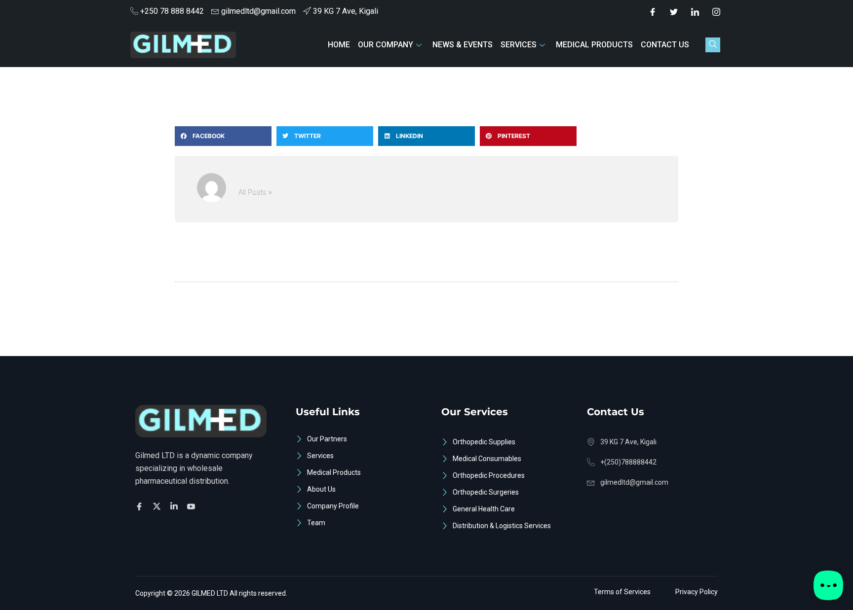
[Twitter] (673, 11)
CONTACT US (665, 44)
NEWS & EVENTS (462, 44)
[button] (712, 44)
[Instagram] (716, 11)
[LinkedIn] (695, 11)
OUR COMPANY (385, 44)
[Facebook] (652, 11)
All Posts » (255, 192)
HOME (339, 44)
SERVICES (519, 44)
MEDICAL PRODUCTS (594, 44)
